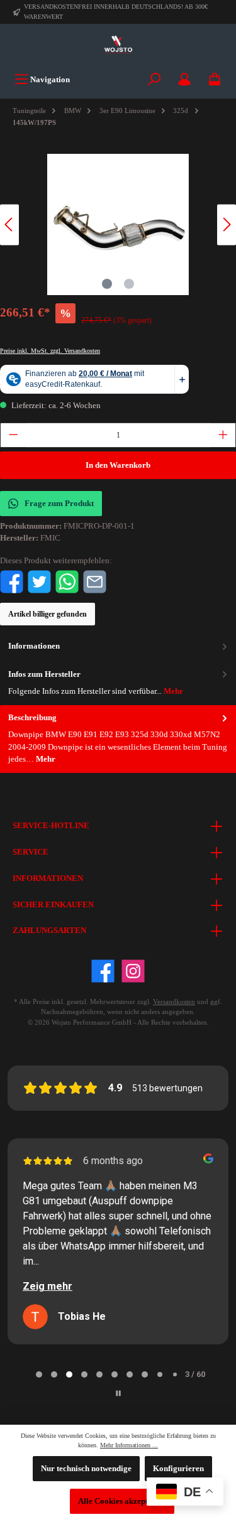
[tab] (118, 739)
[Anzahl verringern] (13, 435)
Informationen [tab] (34, 646)
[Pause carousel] (118, 1393)
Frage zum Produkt (59, 503)
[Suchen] (154, 79)
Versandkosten (174, 1001)
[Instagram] (133, 971)
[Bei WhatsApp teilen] (67, 581)
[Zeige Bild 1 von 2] (107, 284)
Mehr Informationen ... (129, 1445)
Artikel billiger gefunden (47, 614)
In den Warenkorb (118, 465)
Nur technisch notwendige (86, 1468)
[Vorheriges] (9, 224)
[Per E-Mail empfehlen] (95, 581)
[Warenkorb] (214, 79)
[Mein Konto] (184, 79)
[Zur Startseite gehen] (118, 45)
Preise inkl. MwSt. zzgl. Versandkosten (50, 350)
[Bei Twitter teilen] (39, 581)
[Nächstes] (226, 224)
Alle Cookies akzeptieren (122, 1501)
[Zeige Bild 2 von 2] (129, 284)
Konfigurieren (178, 1468)
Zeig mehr (47, 1286)
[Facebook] (103, 971)
